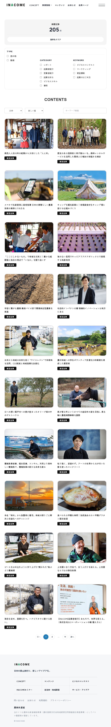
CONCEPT (34, 5)
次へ (72, 637)
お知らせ (72, 5)
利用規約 (43, 700)
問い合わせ (19, 700)
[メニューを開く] (102, 5)
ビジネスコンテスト (80, 681)
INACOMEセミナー (24, 689)
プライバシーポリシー (60, 700)
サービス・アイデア (80, 689)
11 (65, 637)
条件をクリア (55, 39)
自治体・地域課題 (52, 689)
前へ (38, 637)
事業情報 (46, 5)
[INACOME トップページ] (22, 664)
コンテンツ (60, 5)
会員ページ (83, 5)
